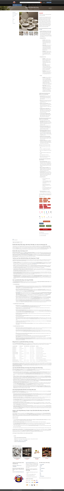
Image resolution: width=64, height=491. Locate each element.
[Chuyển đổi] (17, 12)
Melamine (19, 292)
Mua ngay (41, 223)
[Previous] (20, 21)
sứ (30, 262)
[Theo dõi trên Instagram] (49, 0)
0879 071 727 (21, 440)
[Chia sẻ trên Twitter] (41, 235)
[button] (44, 2)
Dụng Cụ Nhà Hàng (28, 462)
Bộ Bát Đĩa (14, 12)
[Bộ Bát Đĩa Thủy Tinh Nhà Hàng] (36, 452)
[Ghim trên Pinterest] (44, 235)
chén (47, 400)
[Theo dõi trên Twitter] (50, 0)
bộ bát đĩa (35, 263)
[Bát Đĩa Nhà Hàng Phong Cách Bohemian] (27, 452)
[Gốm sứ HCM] (32, 482)
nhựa (24, 253)
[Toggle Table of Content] (21, 242)
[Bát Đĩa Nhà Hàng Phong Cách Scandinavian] (17, 452)
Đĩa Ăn (13, 16)
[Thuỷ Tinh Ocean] (30, 482)
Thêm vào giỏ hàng (47, 221)
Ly (40, 472)
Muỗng (13, 19)
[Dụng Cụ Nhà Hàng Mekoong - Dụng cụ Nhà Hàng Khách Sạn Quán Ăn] (16, 2)
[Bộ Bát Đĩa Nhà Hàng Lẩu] (46, 452)
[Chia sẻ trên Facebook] (40, 235)
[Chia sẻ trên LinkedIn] (45, 235)
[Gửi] (41, 2)
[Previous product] (50, 8)
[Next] (36, 21)
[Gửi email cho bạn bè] (42, 235)
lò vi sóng (44, 294)
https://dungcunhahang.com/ (21, 441)
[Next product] (49, 8)
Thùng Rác (14, 23)
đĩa (30, 255)
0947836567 (25, 440)
